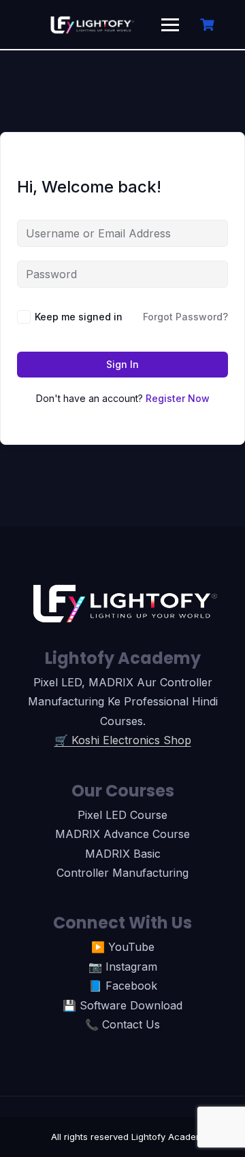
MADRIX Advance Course (122, 834)
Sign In (122, 364)
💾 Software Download (122, 1005)
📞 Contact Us (122, 1024)
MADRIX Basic (123, 853)
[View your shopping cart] (209, 24)
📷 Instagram (122, 966)
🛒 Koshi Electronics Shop (122, 740)
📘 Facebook (122, 985)
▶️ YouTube (122, 947)
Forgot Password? (185, 316)
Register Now (178, 398)
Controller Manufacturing (122, 872)
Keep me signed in (78, 316)
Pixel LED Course (122, 815)
